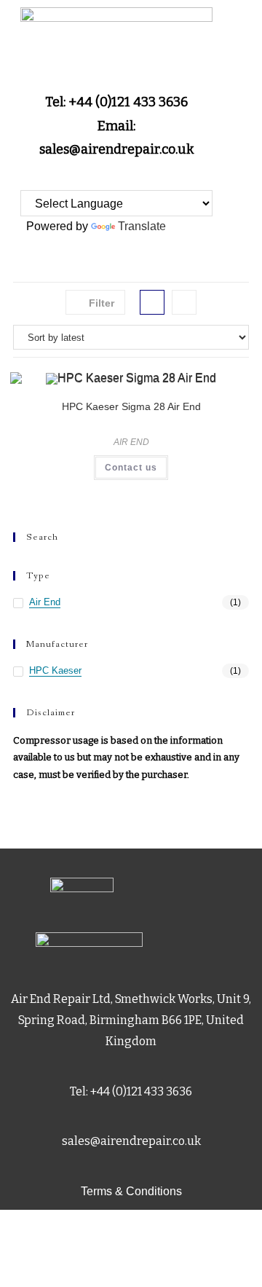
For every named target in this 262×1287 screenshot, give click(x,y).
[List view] (184, 302)
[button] (116, 221)
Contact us (131, 468)
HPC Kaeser (55, 670)
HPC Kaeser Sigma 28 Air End (131, 406)
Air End (44, 602)
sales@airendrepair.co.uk (131, 1141)
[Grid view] (152, 302)
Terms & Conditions (131, 1191)
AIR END (131, 442)
